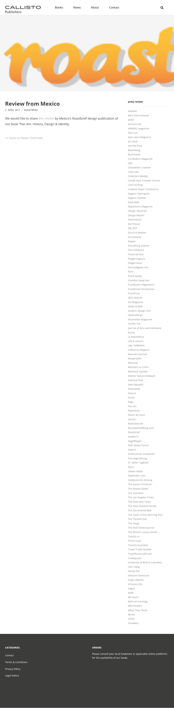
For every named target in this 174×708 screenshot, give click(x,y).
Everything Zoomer (138, 245)
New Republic (136, 384)
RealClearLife (135, 423)
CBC (130, 163)
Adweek (132, 111)
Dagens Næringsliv (138, 193)
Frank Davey (135, 276)
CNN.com (133, 171)
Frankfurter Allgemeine (141, 284)
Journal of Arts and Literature (144, 328)
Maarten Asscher (137, 354)
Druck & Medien (137, 232)
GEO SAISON (135, 297)
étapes (132, 241)
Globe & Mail (135, 306)
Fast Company (136, 249)
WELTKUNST (135, 605)
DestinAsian (135, 219)
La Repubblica (136, 336)
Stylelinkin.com (136, 475)
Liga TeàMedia (136, 345)
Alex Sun (133, 132)
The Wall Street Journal (141, 527)
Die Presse (134, 224)
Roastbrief (31, 110)
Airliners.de (134, 124)
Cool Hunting (135, 184)
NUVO (131, 397)
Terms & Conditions (16, 662)
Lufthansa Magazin (139, 349)
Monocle (133, 362)
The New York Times (139, 501)
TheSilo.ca (134, 536)
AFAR (131, 119)
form (130, 271)
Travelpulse (134, 558)
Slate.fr (132, 449)
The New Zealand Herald (142, 506)
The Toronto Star (137, 519)
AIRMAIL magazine (138, 128)
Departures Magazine (140, 206)
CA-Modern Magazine (140, 158)
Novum (132, 393)
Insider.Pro (134, 323)
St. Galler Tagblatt (138, 462)
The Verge (133, 523)
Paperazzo (134, 410)
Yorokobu (133, 623)
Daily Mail (133, 202)
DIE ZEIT (132, 228)
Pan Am (132, 406)
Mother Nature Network (141, 375)
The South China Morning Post (145, 514)
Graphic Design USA (139, 310)
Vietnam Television (138, 575)
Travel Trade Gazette (140, 549)
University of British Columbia (145, 562)
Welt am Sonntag (137, 601)
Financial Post (136, 254)
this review (46, 118)
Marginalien (135, 358)
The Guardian (136, 493)
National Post (135, 380)
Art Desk (132, 141)
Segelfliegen (135, 441)
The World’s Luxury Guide (142, 532)
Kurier (131, 332)
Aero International (138, 115)
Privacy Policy (12, 669)
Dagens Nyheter (137, 197)
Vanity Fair (134, 571)
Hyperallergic (135, 315)
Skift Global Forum (138, 445)
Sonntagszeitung (137, 458)
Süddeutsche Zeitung (140, 480)
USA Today (134, 566)
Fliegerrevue (135, 263)
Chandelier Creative (139, 167)
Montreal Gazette (138, 371)
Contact (9, 655)
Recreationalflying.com (141, 428)
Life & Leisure (135, 341)
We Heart (133, 597)
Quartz (132, 419)
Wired (131, 614)
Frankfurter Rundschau (141, 289)
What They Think (137, 610)
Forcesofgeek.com (138, 267)
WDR (130, 592)
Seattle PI (133, 436)
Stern (131, 467)
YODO (131, 618)
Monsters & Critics (138, 367)
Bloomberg (134, 150)
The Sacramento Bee (139, 510)
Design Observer (137, 210)
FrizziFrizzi (134, 293)
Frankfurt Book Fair (139, 280)
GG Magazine (135, 302)
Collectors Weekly (138, 176)
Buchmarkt (134, 154)
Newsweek (134, 388)
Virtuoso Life (135, 584)
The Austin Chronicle (140, 484)
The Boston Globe (138, 488)
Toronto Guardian (138, 545)
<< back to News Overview (24, 138)
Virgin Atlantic (136, 579)
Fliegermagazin (136, 258)
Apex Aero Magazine (139, 137)
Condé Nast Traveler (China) (144, 180)
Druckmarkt (134, 237)
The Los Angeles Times (141, 497)
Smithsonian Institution (141, 453)
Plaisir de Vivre (136, 414)
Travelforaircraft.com (140, 553)
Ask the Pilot (135, 145)
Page (130, 401)
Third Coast (134, 540)
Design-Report (136, 215)
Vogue (131, 588)
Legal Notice (12, 675)
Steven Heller (135, 471)
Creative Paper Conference (143, 189)
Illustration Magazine (140, 319)
